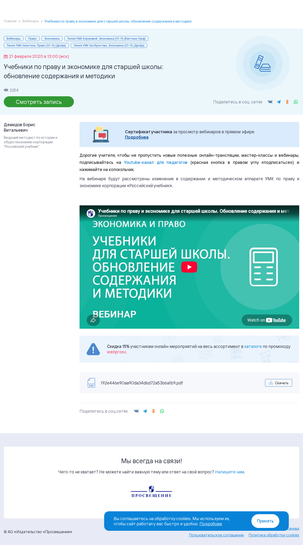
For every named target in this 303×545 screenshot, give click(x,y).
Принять (265, 521)
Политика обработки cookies (274, 535)
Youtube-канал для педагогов (155, 162)
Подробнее (137, 137)
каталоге (253, 346)
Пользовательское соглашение (216, 535)
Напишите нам (229, 471)
